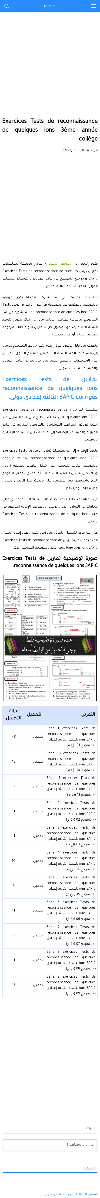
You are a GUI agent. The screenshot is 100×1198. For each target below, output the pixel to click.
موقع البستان (57, 264)
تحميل (38, 737)
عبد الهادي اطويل (55, 1194)
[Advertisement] (50, 52)
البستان (50, 6)
